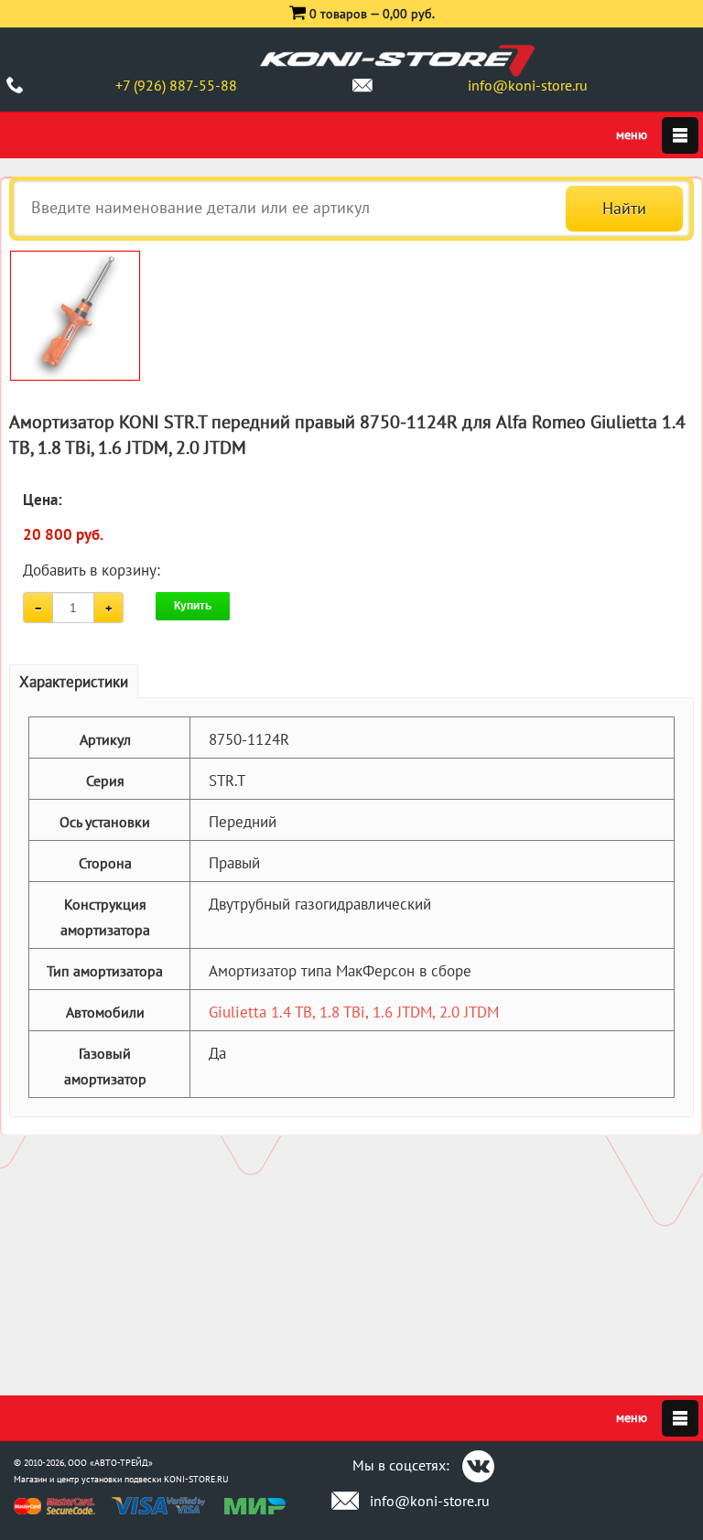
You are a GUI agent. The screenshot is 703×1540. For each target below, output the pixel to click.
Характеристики (73, 682)
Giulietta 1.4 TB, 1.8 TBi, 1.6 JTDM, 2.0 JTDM (354, 1012)
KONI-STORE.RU (196, 1479)
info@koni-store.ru (528, 85)
